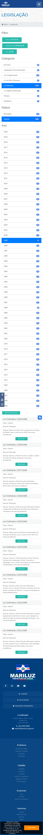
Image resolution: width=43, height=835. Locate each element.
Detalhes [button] (22, 438)
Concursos (21, 771)
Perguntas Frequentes (23, 706)
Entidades (21, 769)
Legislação (21, 753)
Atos (21, 794)
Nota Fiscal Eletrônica (21, 799)
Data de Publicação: (9, 426)
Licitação (21, 796)
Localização (23, 700)
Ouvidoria (21, 774)
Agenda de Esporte (21, 779)
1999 (9, 52)
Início (5, 24)
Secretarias (21, 756)
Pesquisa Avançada (12, 412)
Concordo (32, 827)
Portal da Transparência (21, 776)
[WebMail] (24, 686)
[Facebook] (2, 395)
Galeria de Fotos (21, 814)
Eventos (21, 812)
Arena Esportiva (21, 781)
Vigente (11, 39)
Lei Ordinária (14, 45)
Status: (5, 423)
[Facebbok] (5, 686)
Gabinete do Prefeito (21, 751)
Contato (23, 694)
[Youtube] (2, 399)
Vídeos (21, 819)
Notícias (21, 817)
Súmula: (5, 430)
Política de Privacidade (13, 827)
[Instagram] (2, 404)
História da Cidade (21, 748)
